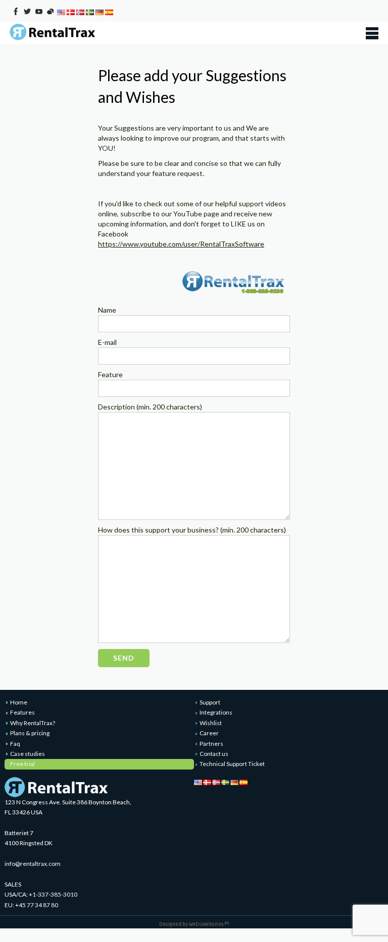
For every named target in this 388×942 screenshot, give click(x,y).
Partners (211, 743)
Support (210, 702)
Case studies (27, 753)
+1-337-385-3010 (53, 894)
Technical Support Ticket (232, 764)
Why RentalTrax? (32, 723)
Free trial (22, 764)
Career (209, 733)
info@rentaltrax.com (33, 863)
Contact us (214, 753)
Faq (15, 743)
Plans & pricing (30, 733)
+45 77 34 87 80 (36, 905)
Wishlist (211, 723)
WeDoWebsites (209, 924)
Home (18, 702)
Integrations (216, 712)
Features (22, 712)
